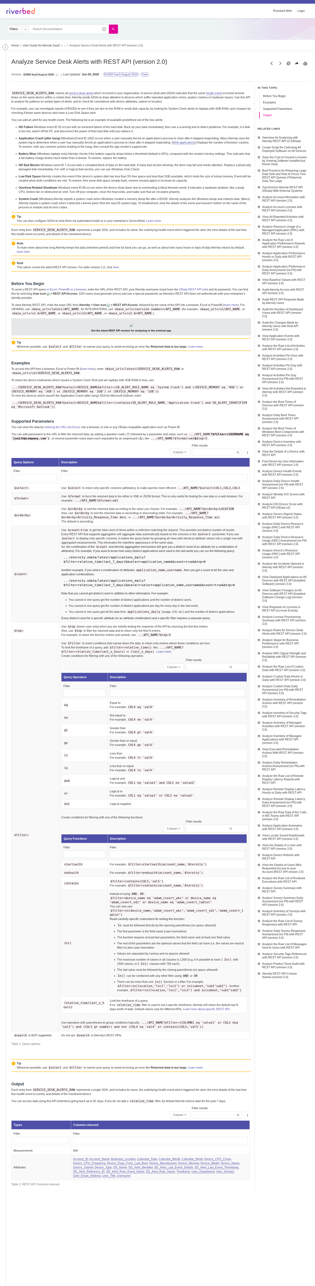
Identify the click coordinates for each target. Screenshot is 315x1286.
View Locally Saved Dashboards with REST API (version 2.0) (283, 837)
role (193, 289)
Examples (269, 102)
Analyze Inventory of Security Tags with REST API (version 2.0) (284, 714)
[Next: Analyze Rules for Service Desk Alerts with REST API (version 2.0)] (280, 63)
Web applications (184, 142)
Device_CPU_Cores (217, 1159)
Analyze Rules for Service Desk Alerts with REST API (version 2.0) (284, 632)
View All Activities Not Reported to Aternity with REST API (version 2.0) (284, 392)
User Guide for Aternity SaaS (41, 45)
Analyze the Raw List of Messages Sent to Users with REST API (284, 946)
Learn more (153, 220)
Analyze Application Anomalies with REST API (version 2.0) (282, 827)
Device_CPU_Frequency (89, 1163)
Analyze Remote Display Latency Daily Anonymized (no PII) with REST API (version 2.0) (283, 802)
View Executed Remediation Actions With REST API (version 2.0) (283, 753)
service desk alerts (81, 93)
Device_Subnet (83, 1167)
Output (267, 115)
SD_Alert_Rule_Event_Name (125, 1171)
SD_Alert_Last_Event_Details (173, 1167)
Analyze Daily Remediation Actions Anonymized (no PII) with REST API (283, 766)
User (145, 74)
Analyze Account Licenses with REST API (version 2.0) (282, 208)
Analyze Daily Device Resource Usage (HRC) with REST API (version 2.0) (282, 527)
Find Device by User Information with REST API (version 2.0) (283, 463)
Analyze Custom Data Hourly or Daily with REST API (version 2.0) (284, 678)
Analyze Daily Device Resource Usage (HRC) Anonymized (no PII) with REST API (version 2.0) (284, 541)
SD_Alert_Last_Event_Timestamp (216, 1167)
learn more (231, 304)
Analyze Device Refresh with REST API (281, 857)
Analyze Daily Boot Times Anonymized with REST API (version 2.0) (280, 419)
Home (15, 45)
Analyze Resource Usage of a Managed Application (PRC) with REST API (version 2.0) (283, 230)
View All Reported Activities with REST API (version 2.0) (283, 218)
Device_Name (230, 1163)
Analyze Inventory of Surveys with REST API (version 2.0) (284, 913)
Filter (16, 471)
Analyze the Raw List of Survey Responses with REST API (282, 922)
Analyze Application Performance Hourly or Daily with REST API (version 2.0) (283, 257)
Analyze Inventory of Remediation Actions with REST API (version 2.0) (284, 703)
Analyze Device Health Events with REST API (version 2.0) (282, 473)
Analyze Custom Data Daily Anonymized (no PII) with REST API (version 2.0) (282, 690)
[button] (104, 29)
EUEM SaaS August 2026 (121, 74)
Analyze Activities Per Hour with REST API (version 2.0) (282, 357)
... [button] (65, 45)
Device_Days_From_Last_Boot (127, 1163)
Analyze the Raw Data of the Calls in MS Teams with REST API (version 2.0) (284, 816)
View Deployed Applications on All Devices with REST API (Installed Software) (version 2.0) (284, 580)
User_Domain (225, 1171)
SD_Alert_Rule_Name (160, 1171)
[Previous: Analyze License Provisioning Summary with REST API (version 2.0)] (271, 63)
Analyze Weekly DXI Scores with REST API (283, 496)
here (116, 267)
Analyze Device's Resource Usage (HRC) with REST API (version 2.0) (281, 554)
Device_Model (210, 1163)
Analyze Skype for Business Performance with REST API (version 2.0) (280, 643)
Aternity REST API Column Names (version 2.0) (279, 975)
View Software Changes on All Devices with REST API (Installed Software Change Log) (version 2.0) (283, 595)
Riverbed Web (282, 10)
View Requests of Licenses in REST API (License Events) (281, 608)
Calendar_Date (147, 1159)
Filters (14, 29)
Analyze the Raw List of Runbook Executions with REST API (283, 880)
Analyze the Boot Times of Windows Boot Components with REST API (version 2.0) (283, 432)
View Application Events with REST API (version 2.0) (281, 337)
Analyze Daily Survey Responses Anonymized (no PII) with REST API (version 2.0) (284, 934)
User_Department (203, 1171)
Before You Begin (274, 96)
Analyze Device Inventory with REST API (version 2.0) (281, 443)
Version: (16, 74)
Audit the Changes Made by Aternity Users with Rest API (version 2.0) (280, 326)
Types (18, 1124)
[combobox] (69, 29)
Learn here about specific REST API (206, 1009)
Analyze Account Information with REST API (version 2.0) (283, 199)
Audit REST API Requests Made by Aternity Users (283, 301)
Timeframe (183, 1171)
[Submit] (238, 452)
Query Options (24, 462)
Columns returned (85, 1124)
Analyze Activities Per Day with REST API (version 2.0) (282, 367)
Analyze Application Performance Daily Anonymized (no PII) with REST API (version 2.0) (283, 270)
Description (69, 462)
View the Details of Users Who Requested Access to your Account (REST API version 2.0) (283, 868)
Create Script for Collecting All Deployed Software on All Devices (284, 149)
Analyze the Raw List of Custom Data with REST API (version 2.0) (283, 668)
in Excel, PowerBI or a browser (66, 289)
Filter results (200, 445)
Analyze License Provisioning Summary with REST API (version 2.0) (284, 620)
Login (301, 10)
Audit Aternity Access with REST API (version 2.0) (283, 291)
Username (124, 1175)
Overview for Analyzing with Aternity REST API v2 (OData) (281, 139)
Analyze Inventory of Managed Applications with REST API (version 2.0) (281, 739)
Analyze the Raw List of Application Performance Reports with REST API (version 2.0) (283, 243)
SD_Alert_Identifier (140, 1167)
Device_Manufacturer (163, 1163)
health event (214, 93)
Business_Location (123, 1159)
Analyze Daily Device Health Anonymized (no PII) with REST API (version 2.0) (282, 484)
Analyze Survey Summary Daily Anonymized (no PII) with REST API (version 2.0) (282, 901)
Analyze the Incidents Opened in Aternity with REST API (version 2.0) (283, 567)
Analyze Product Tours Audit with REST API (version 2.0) (283, 965)
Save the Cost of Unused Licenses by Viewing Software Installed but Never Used (284, 161)
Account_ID (80, 1159)
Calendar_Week (192, 1159)
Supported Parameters (277, 108)
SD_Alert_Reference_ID (89, 1171)
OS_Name (120, 1167)
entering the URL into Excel (62, 427)
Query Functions (75, 838)
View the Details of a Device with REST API (283, 453)
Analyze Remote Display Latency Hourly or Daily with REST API (283, 791)
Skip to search (41, 4)
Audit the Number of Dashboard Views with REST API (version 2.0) (282, 313)
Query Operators (75, 677)
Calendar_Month (169, 1159)
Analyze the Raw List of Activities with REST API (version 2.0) (283, 347)
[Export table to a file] (247, 452)
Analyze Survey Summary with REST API (282, 889)
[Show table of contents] (5, 47)
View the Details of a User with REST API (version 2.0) (282, 847)
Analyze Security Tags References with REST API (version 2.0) (284, 955)
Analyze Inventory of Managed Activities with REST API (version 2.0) (283, 726)
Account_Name (100, 1159)
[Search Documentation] (113, 29)
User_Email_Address (87, 1175)
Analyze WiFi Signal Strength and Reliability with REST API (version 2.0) (284, 657)
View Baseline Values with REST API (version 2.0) (283, 281)
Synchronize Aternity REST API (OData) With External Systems (282, 189)
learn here (23, 251)
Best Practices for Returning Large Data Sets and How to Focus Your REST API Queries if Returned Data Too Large (284, 175)
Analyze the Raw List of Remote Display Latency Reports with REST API (283, 779)
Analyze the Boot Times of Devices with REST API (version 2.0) (283, 405)
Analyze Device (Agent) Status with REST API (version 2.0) (282, 515)
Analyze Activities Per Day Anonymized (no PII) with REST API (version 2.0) (282, 379)
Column (178, 452)
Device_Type (103, 1167)
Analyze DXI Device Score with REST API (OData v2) (282, 506)
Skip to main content (15, 4)
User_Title (109, 1175)
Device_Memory (188, 1163)
